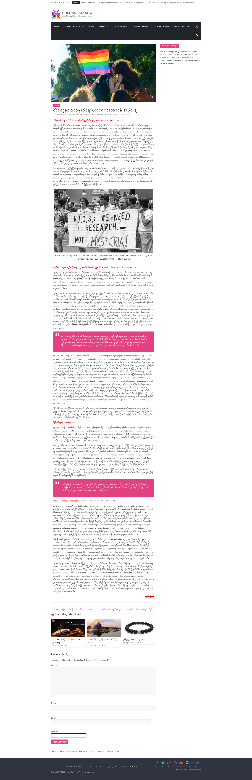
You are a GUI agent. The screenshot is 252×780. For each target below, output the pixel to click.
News (91, 26)
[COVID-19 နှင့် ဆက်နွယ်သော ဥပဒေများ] (68, 620)
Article (56, 105)
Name (54, 703)
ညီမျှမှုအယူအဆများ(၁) (134, 640)
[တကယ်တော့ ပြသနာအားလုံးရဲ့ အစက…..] (104, 620)
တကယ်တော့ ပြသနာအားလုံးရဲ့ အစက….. (102, 641)
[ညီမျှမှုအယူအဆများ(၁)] (139, 620)
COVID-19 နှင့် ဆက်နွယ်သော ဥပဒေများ (66, 641)
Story (92, 767)
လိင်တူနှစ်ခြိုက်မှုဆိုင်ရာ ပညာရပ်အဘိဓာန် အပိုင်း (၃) (128, 609)
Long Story (109, 767)
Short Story (99, 767)
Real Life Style (134, 767)
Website (54, 731)
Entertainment (120, 26)
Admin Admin (74, 114)
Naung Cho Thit (112, 114)
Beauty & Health (146, 767)
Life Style (124, 767)
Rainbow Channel (140, 26)
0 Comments (98, 114)
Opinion (157, 767)
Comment (55, 665)
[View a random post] (197, 26)
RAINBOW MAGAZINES (73, 26)
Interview (103, 26)
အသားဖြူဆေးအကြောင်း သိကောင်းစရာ (72, 609)
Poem (117, 767)
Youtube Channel (161, 26)
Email (54, 718)
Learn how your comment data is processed (101, 751)
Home (56, 26)
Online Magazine (181, 26)
